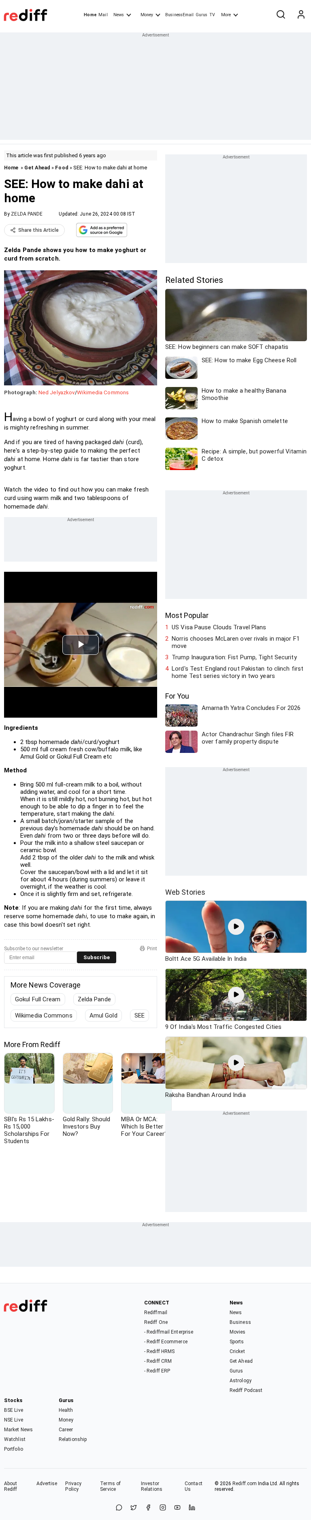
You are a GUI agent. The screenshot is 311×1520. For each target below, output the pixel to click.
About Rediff (10, 1486)
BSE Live (13, 1410)
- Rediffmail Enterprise (168, 1332)
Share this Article (38, 230)
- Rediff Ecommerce (165, 1342)
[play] (236, 927)
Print (152, 948)
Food (61, 168)
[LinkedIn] (192, 1508)
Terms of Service (110, 1486)
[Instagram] (163, 1508)
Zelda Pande (94, 999)
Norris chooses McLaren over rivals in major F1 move (236, 642)
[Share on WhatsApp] (119, 1508)
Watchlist (15, 1439)
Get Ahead (37, 168)
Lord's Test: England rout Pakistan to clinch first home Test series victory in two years (237, 672)
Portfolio (13, 1449)
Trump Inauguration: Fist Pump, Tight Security (234, 657)
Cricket (237, 1351)
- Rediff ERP (157, 1371)
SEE (139, 1015)
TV (212, 14)
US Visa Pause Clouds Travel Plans (219, 627)
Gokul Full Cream (38, 999)
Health (66, 1410)
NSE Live (13, 1420)
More (226, 14)
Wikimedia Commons (103, 392)
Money (147, 14)
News (118, 14)
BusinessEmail (179, 14)
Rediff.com (244, 1483)
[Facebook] (148, 1508)
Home (90, 14)
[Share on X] (133, 1508)
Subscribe (96, 957)
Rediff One (156, 1322)
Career (66, 1429)
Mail (102, 14)
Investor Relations (151, 1486)
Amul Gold (103, 1015)
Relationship (73, 1439)
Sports (237, 1342)
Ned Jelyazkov (56, 392)
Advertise (47, 1483)
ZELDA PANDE (27, 214)
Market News (18, 1429)
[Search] (281, 15)
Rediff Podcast (246, 1390)
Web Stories (185, 892)
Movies (238, 1332)
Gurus (202, 14)
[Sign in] (301, 15)
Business (240, 1322)
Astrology (240, 1380)
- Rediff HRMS (159, 1351)
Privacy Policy (73, 1486)
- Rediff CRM (158, 1361)
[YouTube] (177, 1508)
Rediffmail (155, 1312)
